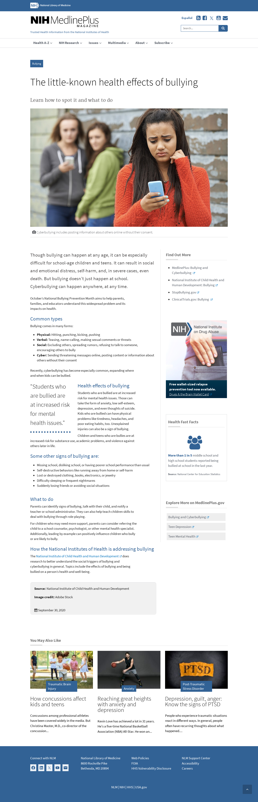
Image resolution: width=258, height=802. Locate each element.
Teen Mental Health (181, 536)
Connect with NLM (43, 758)
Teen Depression (179, 526)
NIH (122, 787)
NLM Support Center (196, 758)
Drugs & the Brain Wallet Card (189, 394)
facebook (204, 18)
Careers (187, 768)
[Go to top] (247, 789)
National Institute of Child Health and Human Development (77, 556)
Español (187, 18)
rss (197, 18)
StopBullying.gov (184, 292)
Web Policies (140, 758)
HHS (130, 787)
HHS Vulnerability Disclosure (151, 768)
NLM (114, 787)
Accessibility (190, 763)
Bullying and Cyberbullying (187, 517)
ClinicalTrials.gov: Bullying (191, 299)
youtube (217, 18)
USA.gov (141, 787)
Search (223, 28)
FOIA (134, 763)
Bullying (36, 63)
